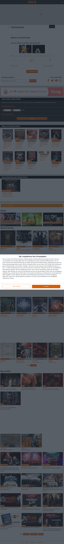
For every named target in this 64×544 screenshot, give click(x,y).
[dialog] (32, 272)
